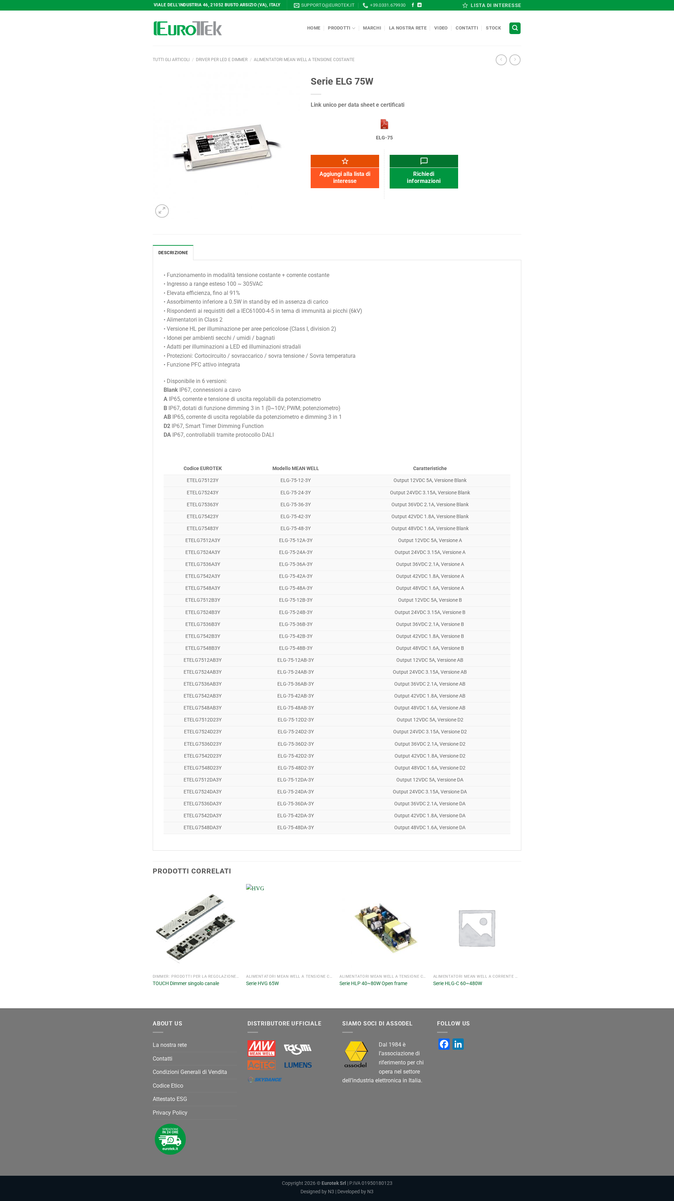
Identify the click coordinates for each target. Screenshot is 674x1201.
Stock (493, 28)
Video (441, 28)
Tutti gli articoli (171, 59)
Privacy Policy (170, 1112)
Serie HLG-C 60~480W (457, 983)
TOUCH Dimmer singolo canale (186, 983)
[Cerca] (515, 28)
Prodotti (339, 28)
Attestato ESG (170, 1099)
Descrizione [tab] (173, 252)
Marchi (372, 28)
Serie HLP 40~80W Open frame (373, 983)
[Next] (519, 945)
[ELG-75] (384, 124)
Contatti (467, 28)
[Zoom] (162, 211)
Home (313, 28)
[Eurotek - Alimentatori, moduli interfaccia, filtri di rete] (188, 28)
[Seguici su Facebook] (413, 5)
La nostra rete (408, 28)
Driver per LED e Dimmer (221, 59)
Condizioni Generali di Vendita (190, 1072)
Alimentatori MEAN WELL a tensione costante (304, 59)
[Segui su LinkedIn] (419, 5)
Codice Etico (168, 1085)
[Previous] (153, 945)
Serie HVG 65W (262, 983)
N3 (331, 1192)
